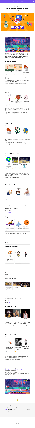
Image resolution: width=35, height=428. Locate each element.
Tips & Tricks (18, 1)
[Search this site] (33, 1)
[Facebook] (17, 423)
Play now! (10, 119)
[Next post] (29, 399)
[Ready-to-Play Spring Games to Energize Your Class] (17, 415)
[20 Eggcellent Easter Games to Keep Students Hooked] (17, 411)
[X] (16, 423)
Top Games (14, 1)
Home (11, 1)
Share (17, 10)
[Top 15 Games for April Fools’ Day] (17, 409)
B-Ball (20, 6)
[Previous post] (5, 399)
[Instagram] (18, 423)
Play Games (22, 1)
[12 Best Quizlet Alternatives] (17, 413)
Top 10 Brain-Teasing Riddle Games (18, 369)
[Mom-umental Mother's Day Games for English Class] (17, 408)
